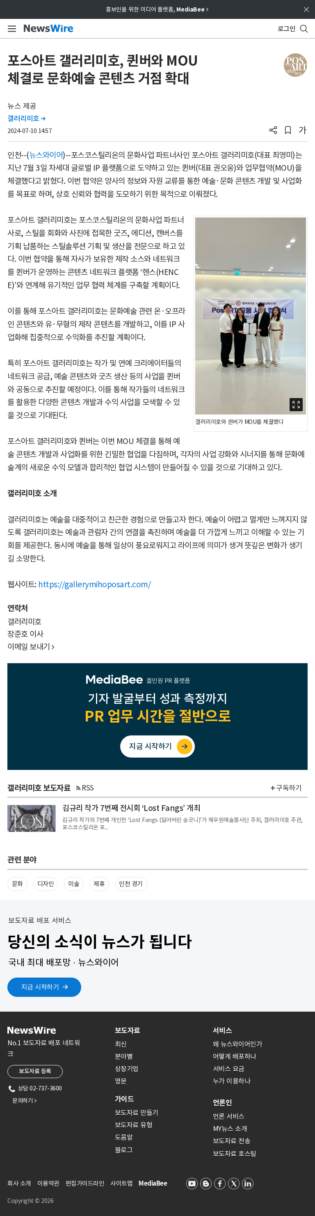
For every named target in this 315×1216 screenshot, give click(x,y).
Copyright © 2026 (30, 1201)
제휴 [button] (99, 884)
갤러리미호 (26, 118)
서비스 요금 (228, 1069)
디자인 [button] (45, 884)
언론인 (222, 1102)
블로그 (124, 1150)
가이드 (124, 1099)
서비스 (222, 1030)
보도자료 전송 (232, 1141)
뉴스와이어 (46, 155)
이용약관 (48, 1183)
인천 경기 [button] (131, 884)
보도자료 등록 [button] (35, 1071)
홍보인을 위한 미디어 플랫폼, (157, 9)
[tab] (161, 1030)
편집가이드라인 (85, 1183)
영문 (121, 1081)
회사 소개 (19, 1183)
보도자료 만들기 (136, 1112)
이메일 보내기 (31, 647)
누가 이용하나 (232, 1081)
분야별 (124, 1056)
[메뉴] (10, 29)
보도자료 (127, 1030)
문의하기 (24, 1100)
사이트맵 (121, 1183)
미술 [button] (73, 884)
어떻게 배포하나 (234, 1056)
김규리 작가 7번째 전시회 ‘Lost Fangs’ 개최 (131, 808)
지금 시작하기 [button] (40, 987)
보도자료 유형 (134, 1125)
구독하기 (288, 787)
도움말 (124, 1137)
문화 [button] (17, 884)
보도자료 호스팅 (234, 1154)
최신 (121, 1044)
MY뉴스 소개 (230, 1128)
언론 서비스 (228, 1116)
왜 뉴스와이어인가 (237, 1044)
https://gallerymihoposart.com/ (94, 584)
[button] (273, 130)
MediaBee (153, 1183)
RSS (88, 787)
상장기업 (127, 1069)
